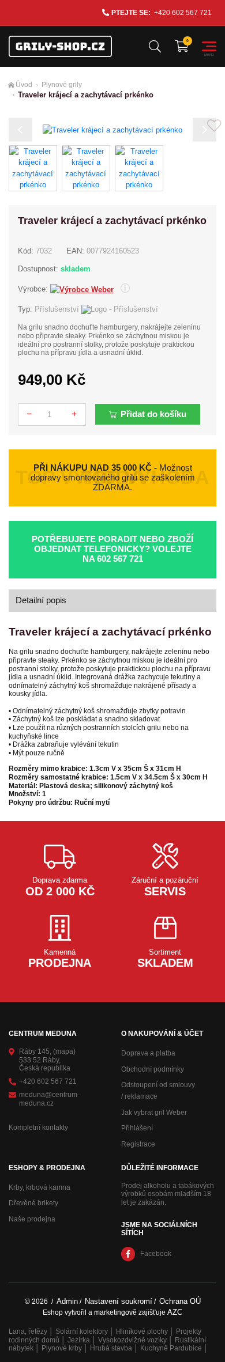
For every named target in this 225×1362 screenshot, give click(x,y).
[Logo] (60, 46)
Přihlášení (137, 1128)
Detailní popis (41, 600)
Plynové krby (62, 1348)
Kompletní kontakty (38, 1127)
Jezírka (79, 1340)
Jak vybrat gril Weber (154, 1112)
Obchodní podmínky (152, 1069)
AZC (174, 1312)
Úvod (24, 85)
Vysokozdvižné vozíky (132, 1340)
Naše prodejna (32, 1219)
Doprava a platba (148, 1053)
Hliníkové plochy (142, 1331)
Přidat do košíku (153, 414)
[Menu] (209, 46)
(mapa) (64, 1051)
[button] (20, 130)
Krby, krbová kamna (39, 1187)
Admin (67, 1301)
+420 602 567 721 (183, 13)
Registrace (138, 1144)
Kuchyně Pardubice (171, 1348)
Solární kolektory (81, 1331)
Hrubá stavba (111, 1348)
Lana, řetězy (28, 1331)
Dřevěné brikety (33, 1203)
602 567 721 (120, 558)
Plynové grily (62, 85)
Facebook (155, 1254)
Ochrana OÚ (180, 1301)
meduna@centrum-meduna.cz (49, 1099)
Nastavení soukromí (118, 1301)
